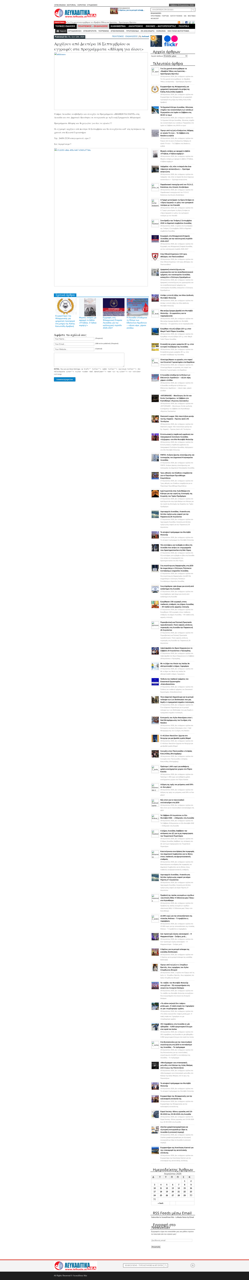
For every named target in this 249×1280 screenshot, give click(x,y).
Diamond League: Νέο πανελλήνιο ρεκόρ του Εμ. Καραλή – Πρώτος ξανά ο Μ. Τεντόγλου (177, 418)
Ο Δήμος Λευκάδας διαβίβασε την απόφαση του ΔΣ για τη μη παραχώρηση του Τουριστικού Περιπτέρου (176, 833)
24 (155, 1195)
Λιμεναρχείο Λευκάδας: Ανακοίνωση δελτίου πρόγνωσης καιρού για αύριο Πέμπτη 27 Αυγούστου (175, 877)
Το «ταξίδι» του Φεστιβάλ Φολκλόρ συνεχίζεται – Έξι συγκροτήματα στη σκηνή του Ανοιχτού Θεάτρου (175, 985)
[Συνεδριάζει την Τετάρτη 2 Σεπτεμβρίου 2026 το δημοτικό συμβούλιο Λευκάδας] (155, 226)
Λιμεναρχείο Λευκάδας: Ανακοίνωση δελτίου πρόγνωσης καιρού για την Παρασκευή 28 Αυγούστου (175, 514)
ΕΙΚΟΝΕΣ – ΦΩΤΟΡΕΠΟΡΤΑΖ (161, 26)
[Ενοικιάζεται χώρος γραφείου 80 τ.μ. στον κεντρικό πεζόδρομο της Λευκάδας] (155, 350)
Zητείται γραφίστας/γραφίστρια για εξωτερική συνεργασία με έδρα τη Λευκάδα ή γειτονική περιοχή (174, 1129)
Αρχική (63, 31)
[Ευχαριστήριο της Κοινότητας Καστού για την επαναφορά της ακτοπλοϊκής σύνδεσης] (155, 1154)
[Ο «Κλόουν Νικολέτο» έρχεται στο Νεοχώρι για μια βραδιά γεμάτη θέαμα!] (155, 742)
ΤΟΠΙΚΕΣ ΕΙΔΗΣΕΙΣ (65, 26)
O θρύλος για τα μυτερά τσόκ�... (131, 10)
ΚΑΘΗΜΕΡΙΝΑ (118, 26)
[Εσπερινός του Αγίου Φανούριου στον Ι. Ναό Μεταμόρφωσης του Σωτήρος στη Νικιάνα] (155, 724)
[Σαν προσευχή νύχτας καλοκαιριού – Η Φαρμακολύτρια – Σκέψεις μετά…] (155, 940)
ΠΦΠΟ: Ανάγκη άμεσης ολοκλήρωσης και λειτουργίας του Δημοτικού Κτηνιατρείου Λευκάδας (177, 457)
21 (179, 1192)
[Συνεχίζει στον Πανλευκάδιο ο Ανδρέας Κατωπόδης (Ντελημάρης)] (155, 757)
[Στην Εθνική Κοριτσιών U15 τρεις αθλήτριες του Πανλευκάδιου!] (155, 260)
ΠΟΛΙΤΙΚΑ (184, 26)
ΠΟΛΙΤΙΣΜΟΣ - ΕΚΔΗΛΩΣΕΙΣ (125, 36)
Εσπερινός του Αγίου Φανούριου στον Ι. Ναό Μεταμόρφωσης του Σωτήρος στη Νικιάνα (176, 720)
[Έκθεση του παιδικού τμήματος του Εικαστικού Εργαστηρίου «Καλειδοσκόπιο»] (155, 685)
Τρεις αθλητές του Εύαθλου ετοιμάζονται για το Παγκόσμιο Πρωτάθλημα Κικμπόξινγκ (176, 475)
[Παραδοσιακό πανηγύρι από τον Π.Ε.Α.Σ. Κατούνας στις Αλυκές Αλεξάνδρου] (155, 190)
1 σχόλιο (176, 228)
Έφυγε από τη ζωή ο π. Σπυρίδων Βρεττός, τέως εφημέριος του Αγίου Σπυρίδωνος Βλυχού (174, 967)
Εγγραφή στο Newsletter (163, 1226)
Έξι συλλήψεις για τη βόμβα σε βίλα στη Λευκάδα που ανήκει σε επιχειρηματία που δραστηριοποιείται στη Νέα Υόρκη (176, 547)
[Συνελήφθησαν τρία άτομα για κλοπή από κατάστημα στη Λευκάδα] (155, 592)
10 (155, 1188)
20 (173, 1192)
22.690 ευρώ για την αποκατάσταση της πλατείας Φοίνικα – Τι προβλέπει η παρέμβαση (176, 918)
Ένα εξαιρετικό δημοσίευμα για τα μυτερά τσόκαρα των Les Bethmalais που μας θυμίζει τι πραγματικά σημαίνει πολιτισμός (177, 699)
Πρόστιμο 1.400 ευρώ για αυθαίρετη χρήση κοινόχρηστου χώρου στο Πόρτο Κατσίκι (176, 769)
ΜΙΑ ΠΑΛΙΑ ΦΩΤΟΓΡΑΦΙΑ (178, 31)
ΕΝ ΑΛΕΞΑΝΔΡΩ (147, 31)
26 (167, 1195)
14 (179, 1188)
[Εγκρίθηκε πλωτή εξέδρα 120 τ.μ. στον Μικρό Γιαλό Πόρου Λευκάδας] (155, 335)
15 (185, 1188)
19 (167, 1192)
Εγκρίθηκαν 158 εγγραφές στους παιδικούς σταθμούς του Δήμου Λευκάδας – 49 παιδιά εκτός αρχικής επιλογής (177, 604)
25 (161, 1195)
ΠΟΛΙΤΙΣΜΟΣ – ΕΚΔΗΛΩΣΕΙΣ (93, 26)
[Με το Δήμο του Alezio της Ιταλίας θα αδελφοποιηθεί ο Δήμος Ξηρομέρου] (155, 670)
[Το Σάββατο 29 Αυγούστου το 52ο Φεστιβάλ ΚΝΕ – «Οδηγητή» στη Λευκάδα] (155, 821)
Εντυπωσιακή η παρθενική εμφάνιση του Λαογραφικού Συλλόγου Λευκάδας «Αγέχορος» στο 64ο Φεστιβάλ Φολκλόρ (176, 437)
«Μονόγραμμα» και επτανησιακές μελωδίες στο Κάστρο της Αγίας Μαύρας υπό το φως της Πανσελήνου (176, 1065)
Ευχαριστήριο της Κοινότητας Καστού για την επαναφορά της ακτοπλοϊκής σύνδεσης (176, 1150)
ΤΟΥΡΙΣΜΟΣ (103, 31)
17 (155, 1192)
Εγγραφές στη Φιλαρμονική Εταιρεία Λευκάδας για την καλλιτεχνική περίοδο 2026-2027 (112, 322)
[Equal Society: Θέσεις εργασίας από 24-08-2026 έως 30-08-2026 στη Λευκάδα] (155, 1118)
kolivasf (145, 36)
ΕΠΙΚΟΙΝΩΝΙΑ (60, 5)
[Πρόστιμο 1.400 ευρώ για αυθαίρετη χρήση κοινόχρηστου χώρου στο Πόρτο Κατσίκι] (155, 772)
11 (161, 1188)
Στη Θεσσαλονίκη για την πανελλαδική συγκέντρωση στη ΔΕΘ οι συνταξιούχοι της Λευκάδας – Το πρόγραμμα (176, 1044)
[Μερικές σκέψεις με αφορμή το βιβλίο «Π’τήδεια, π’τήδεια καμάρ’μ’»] (155, 157)
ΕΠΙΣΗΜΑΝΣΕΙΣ (124, 8)
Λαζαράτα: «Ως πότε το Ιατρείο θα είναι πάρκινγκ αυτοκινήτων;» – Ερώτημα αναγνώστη (175, 169)
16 (191, 1188)
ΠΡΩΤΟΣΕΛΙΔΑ (132, 31)
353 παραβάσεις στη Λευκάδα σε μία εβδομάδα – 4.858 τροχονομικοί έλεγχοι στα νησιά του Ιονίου (176, 1026)
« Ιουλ (160, 1203)
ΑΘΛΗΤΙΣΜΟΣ (136, 26)
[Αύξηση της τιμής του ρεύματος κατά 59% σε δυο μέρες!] (155, 790)
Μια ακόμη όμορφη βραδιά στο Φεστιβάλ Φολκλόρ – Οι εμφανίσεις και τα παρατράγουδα (176, 313)
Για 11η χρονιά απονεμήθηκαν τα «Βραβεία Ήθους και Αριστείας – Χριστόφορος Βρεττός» (101, 22)
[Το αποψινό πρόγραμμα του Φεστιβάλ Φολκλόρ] (155, 538)
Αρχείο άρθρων (157, 56)
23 (191, 1192)
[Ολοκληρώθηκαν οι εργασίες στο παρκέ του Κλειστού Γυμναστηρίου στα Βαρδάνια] (155, 365)
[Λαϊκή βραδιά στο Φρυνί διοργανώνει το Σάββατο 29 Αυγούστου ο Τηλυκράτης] (155, 654)
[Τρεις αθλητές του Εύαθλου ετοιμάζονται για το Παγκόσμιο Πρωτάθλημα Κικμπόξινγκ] (155, 479)
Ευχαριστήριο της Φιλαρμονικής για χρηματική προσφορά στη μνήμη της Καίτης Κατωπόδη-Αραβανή (65, 321)
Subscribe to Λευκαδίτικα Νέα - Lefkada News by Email (172, 1217)
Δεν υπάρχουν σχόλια (176, 79)
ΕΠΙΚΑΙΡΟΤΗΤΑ (89, 31)
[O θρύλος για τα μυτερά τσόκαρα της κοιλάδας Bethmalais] (155, 956)
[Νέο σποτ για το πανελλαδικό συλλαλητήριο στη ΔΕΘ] (155, 806)
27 (173, 1195)
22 (185, 1192)
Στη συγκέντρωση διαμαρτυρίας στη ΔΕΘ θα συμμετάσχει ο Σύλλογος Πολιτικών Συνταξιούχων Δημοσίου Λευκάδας (176, 568)
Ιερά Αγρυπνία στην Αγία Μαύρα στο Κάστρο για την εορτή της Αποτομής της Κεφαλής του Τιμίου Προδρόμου (176, 493)
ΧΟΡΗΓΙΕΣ (81, 5)
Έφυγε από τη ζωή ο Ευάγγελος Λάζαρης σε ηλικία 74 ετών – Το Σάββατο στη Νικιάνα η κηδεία (177, 133)
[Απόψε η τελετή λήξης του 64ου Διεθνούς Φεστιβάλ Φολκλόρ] (155, 301)
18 (161, 1192)
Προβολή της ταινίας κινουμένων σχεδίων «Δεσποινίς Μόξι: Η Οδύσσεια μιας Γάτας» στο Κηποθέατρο (177, 897)
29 (185, 1195)
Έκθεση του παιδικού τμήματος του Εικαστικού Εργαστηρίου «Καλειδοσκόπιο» (174, 681)
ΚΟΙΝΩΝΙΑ (161, 31)
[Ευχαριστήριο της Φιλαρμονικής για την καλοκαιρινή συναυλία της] (155, 1102)
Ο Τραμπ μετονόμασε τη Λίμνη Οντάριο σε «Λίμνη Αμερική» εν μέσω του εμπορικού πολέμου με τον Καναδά (177, 202)
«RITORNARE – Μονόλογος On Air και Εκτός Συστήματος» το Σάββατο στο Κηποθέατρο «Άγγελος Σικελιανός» (176, 398)
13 (173, 1188)
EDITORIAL (71, 5)
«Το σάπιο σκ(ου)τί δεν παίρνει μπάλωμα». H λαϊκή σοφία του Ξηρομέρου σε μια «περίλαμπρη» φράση (177, 1006)
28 (179, 1195)
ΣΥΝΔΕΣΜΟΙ (92, 5)
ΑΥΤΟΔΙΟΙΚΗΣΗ (74, 31)
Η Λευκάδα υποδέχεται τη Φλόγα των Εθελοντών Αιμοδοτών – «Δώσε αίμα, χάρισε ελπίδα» (137, 322)
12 (167, 1188)
